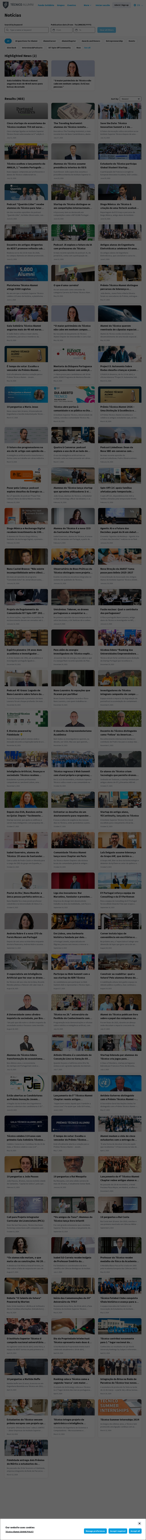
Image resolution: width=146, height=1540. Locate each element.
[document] (73, 1529)
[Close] (139, 1523)
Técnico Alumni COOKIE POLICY (19, 1531)
